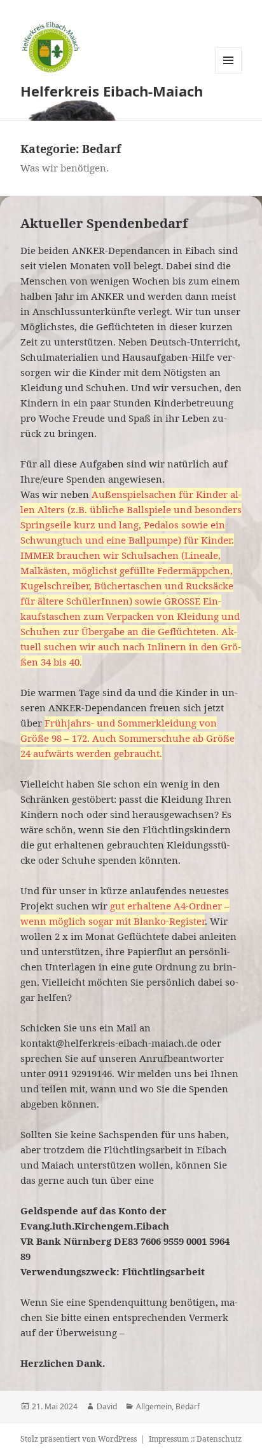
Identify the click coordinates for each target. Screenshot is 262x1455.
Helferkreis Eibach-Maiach (111, 90)
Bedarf (188, 1406)
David (107, 1406)
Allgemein (154, 1406)
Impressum (169, 1438)
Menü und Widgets (229, 73)
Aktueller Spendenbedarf (104, 223)
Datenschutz (219, 1438)
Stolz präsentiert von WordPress (78, 1438)
